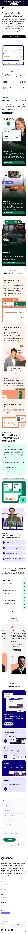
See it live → (14, 4)
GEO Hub (3, 900)
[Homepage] (7, 858)
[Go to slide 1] (12, 611)
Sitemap (2, 924)
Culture (3, 908)
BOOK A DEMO (14, 37)
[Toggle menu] (24, 8)
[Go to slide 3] (14, 611)
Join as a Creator (6, 913)
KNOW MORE (8, 724)
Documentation (4, 884)
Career (2, 910)
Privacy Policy (16, 845)
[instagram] (2, 930)
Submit (9, 839)
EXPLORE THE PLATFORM (13, 41)
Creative (3, 894)
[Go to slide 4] (15, 611)
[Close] (26, 3)
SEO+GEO (3, 889)
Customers (3, 902)
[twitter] (9, 930)
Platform (3, 881)
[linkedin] (5, 930)
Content (3, 892)
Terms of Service (4, 921)
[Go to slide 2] (13, 611)
